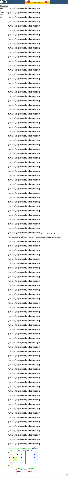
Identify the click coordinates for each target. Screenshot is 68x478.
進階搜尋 (1, 17)
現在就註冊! (1, 14)
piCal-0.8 (66, 474)
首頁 (1, 5)
